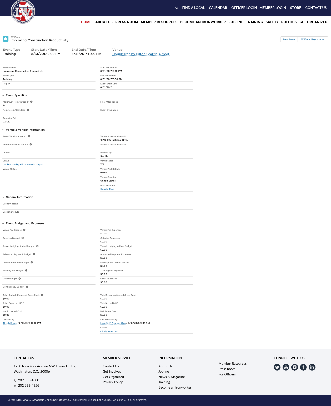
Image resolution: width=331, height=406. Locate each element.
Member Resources (233, 363)
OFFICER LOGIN (244, 8)
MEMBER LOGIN (272, 8)
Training (164, 382)
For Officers (227, 374)
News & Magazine (171, 377)
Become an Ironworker (174, 387)
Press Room (227, 369)
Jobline (163, 371)
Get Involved (112, 371)
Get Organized (113, 377)
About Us (165, 366)
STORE (295, 8)
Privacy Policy (113, 382)
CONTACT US (316, 8)
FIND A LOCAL (193, 8)
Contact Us (111, 366)
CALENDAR (218, 8)
